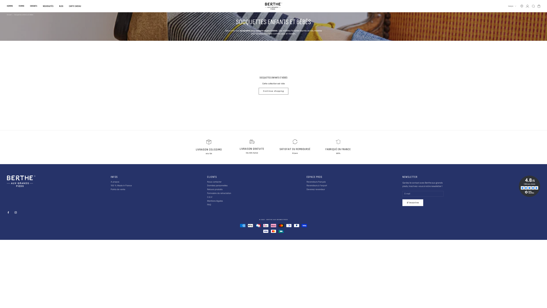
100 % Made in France (121, 185)
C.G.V (209, 197)
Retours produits (215, 189)
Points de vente (118, 189)
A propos (115, 182)
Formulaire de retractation (219, 193)
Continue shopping (273, 91)
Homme (10, 6)
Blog (61, 6)
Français (510, 6)
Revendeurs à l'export (317, 185)
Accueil (9, 15)
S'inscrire (413, 202)
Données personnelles (217, 185)
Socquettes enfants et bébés (23, 15)
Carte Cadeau (75, 6)
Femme (21, 6)
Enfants (33, 6)
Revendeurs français (316, 182)
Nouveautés (48, 6)
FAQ (209, 204)
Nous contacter (214, 182)
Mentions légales (215, 201)
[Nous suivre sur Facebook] (8, 212)
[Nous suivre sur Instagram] (15, 212)
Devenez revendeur (316, 189)
